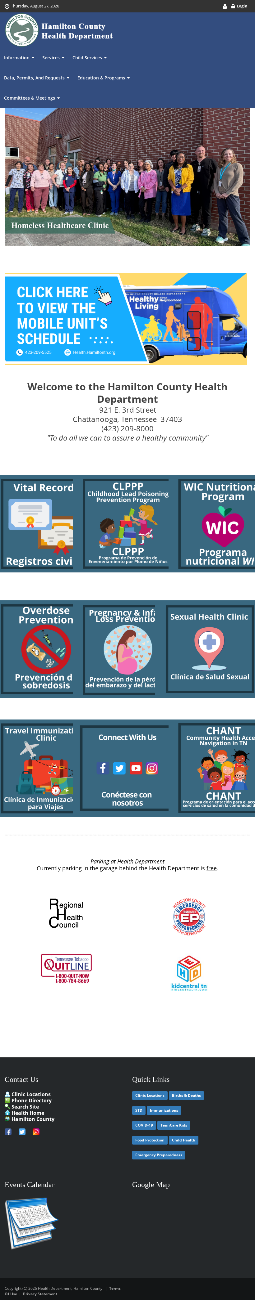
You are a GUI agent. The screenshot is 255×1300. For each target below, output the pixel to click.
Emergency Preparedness (158, 1155)
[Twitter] (23, 1131)
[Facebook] (10, 1131)
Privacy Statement (40, 1294)
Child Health (183, 1140)
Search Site (25, 1106)
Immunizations (164, 1110)
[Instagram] (36, 1131)
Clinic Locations (31, 1094)
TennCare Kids (173, 1125)
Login (242, 6)
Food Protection (150, 1140)
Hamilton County (33, 1119)
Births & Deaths (186, 1095)
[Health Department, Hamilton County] (59, 30)
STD (138, 1110)
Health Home (28, 1112)
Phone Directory (32, 1100)
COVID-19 (144, 1125)
